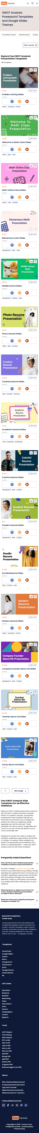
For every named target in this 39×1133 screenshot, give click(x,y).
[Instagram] (3, 1105)
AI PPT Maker (7, 1032)
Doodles (15, 202)
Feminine (17, 394)
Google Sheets (8, 970)
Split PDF (5, 1059)
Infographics (7, 1012)
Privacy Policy (19, 1129)
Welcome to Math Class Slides (16, 142)
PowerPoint (6, 951)
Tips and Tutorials (9, 1087)
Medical (5, 996)
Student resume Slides (13, 525)
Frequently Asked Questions (13, 1085)
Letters (5, 1015)
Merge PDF (6, 1056)
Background (7, 250)
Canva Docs (7, 965)
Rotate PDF (6, 1062)
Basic (4, 107)
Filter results (29, 45)
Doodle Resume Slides (12, 573)
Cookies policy (27, 1127)
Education (6, 990)
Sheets (5, 1009)
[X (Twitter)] (16, 1105)
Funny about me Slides (13, 764)
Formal (18, 107)
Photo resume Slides (12, 333)
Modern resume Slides (12, 621)
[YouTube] (12, 1105)
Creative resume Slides (13, 381)
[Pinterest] (21, 1105)
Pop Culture (7, 1004)
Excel (4, 967)
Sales (4, 1001)
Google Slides (7, 954)
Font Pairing (7, 1035)
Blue (4, 777)
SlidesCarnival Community (12, 1090)
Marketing (6, 998)
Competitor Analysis (9, 35)
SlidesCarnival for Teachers (13, 1093)
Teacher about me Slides (14, 716)
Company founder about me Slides (19, 668)
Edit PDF (5, 1054)
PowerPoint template (23, 869)
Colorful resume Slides (13, 477)
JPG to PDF (6, 1046)
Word (4, 959)
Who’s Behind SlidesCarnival (13, 1082)
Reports (5, 1017)
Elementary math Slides (13, 238)
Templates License (13, 1127)
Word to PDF (7, 1051)
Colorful (14, 298)
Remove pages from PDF (12, 1067)
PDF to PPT (6, 1043)
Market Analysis (24, 35)
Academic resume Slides (14, 429)
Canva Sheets (7, 973)
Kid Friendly (18, 442)
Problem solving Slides (13, 94)
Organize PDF (7, 1064)
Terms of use (26, 1124)
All (3, 975)
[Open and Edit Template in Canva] (12, 101)
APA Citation (7, 1037)
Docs (4, 1006)
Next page (18, 791)
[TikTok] (25, 1105)
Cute (13, 154)
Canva (4, 957)
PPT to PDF (6, 1040)
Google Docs (7, 962)
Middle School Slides (12, 286)
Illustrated (10, 442)
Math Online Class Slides (14, 190)
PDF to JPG (6, 1048)
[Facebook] (8, 1105)
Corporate (11, 107)
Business (5, 993)
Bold (9, 154)
